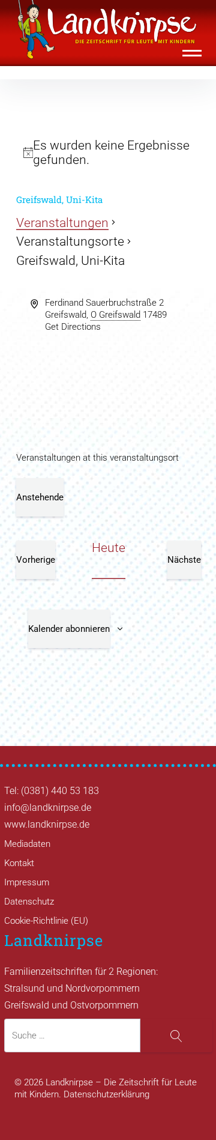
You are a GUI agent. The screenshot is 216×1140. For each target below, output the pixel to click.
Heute (108, 548)
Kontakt (19, 863)
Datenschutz (29, 901)
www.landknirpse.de (46, 824)
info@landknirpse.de (47, 807)
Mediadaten (27, 843)
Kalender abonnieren (69, 628)
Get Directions (73, 326)
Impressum (26, 882)
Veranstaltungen (62, 223)
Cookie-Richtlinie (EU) (46, 920)
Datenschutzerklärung (106, 1094)
